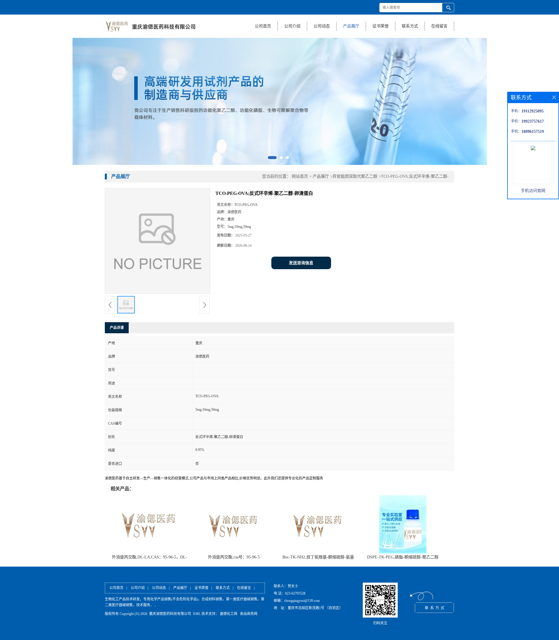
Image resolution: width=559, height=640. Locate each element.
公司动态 (322, 26)
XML (197, 614)
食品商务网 (248, 614)
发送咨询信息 (301, 263)
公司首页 (263, 26)
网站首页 (300, 176)
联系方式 (410, 26)
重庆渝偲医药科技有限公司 (170, 614)
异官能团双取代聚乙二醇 (354, 176)
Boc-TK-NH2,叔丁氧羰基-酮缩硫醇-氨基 (318, 557)
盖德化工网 (228, 614)
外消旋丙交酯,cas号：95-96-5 (234, 557)
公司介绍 (292, 26)
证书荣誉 (380, 26)
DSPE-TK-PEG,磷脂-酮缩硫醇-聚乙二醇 (402, 557)
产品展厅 (351, 26)
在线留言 (439, 26)
